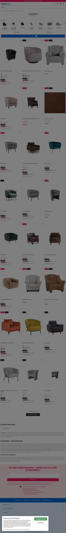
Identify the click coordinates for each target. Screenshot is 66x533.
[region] (25, 523)
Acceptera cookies (40, 519)
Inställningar (41, 522)
